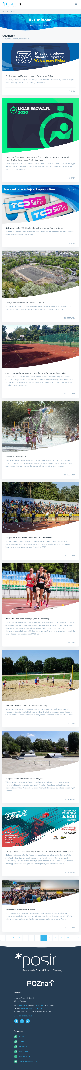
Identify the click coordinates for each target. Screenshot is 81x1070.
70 (13, 938)
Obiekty (22, 1041)
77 (55, 938)
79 (68, 938)
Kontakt (22, 1036)
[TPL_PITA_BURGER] (76, 4)
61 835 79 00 (22, 1006)
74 (37, 938)
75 (43, 938)
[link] (20, 4)
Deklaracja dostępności (28, 1061)
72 (25, 938)
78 (61, 938)
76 (49, 938)
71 (19, 938)
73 (31, 938)
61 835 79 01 (40, 1006)
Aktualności (23, 1046)
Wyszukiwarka (24, 1056)
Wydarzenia (24, 1051)
